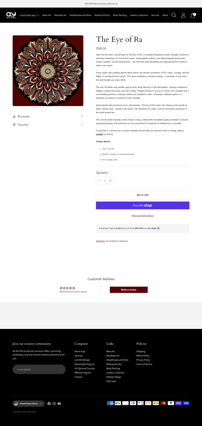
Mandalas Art (112, 355)
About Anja (167, 15)
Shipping (100, 240)
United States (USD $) (29, 403)
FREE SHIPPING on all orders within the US (101, 3)
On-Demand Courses (84, 368)
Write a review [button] (128, 289)
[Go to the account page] (183, 15)
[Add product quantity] (110, 181)
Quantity (102, 172)
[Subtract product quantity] (99, 181)
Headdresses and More (80, 15)
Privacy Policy (143, 359)
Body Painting (120, 15)
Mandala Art (60, 15)
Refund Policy (143, 355)
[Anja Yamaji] (11, 15)
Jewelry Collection (139, 15)
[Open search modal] (173, 15)
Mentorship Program (84, 364)
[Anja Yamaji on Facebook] (49, 404)
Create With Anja (28, 15)
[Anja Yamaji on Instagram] (54, 404)
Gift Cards (111, 381)
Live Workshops (82, 359)
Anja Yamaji (31, 411)
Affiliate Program (82, 372)
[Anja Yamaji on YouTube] (59, 404)
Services (155, 15)
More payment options (143, 215)
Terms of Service (144, 364)
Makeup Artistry (102, 15)
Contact (78, 376)
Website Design (113, 376)
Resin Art (47, 15)
